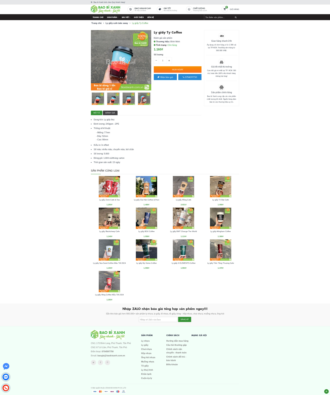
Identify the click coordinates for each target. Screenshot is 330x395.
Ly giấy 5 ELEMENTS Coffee (184, 263)
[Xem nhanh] (112, 203)
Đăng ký (185, 319)
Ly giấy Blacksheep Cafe (109, 231)
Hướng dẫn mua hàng (177, 341)
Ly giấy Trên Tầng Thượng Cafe (220, 263)
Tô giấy (145, 366)
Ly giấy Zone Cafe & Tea (109, 200)
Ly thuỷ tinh (147, 370)
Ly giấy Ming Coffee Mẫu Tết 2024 (109, 295)
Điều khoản (172, 364)
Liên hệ (150, 17)
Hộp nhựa (146, 353)
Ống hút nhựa (148, 357)
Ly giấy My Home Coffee (146, 263)
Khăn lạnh (146, 374)
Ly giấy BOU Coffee (146, 231)
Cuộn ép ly (146, 378)
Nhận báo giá (166, 77)
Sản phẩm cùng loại (105, 170)
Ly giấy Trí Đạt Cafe (220, 200)
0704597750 (190, 77)
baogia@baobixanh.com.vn (111, 356)
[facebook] (100, 362)
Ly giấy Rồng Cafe (183, 200)
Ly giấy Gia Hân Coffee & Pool (146, 200)
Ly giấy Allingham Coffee (220, 231)
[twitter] (93, 362)
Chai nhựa (146, 349)
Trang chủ (98, 17)
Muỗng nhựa (147, 362)
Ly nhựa (145, 341)
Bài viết (126, 17)
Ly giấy (144, 345)
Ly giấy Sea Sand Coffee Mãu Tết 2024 (109, 263)
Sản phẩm (112, 17)
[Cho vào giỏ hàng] (106, 203)
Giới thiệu (139, 17)
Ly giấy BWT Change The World (183, 231)
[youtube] (107, 362)
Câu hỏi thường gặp (176, 345)
